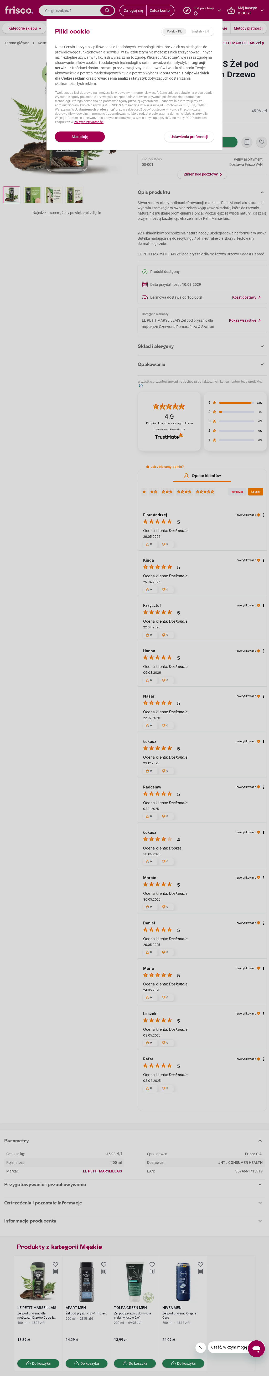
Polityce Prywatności (89, 122)
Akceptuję (79, 137)
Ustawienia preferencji (189, 137)
